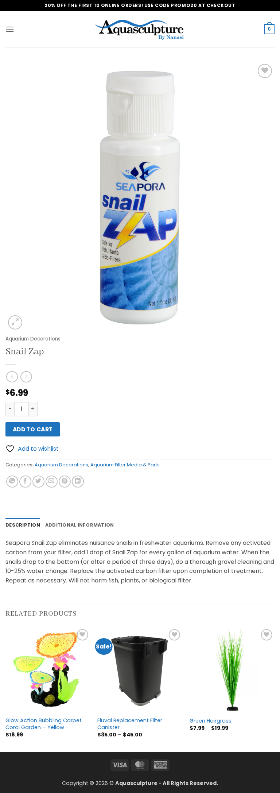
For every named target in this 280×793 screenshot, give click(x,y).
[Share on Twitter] (38, 482)
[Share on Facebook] (25, 482)
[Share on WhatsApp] (12, 482)
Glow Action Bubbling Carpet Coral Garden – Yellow (43, 724)
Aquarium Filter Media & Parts (125, 465)
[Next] (274, 689)
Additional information (79, 525)
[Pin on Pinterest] (65, 482)
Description (22, 525)
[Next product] (12, 376)
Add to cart (33, 429)
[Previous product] (26, 376)
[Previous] (5, 689)
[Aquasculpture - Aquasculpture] (140, 29)
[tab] (22, 525)
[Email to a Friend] (52, 482)
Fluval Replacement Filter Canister (129, 724)
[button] (9, 29)
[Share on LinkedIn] (78, 482)
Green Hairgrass (211, 720)
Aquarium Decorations (33, 338)
